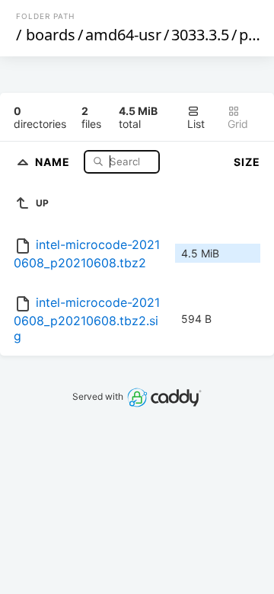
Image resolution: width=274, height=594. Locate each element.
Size (247, 161)
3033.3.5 (200, 34)
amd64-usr (123, 34)
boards (50, 34)
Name (54, 161)
